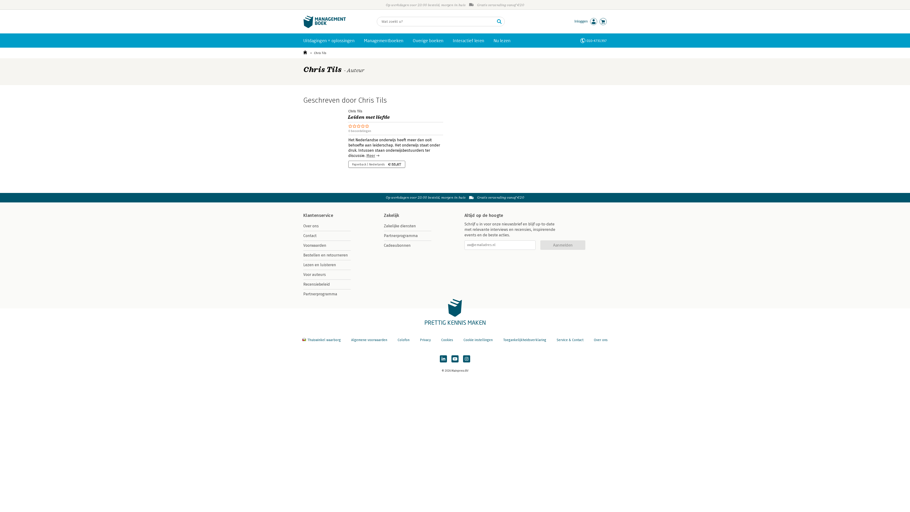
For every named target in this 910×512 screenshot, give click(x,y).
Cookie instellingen (478, 340)
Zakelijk (391, 215)
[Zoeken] (499, 21)
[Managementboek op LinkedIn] (443, 358)
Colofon (404, 340)
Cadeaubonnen (397, 245)
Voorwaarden (314, 245)
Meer (370, 155)
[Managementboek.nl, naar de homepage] (324, 27)
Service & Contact (570, 340)
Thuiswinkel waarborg (324, 340)
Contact (310, 235)
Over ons (311, 226)
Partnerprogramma (320, 294)
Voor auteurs (314, 274)
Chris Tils (320, 53)
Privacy (425, 340)
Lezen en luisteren (319, 265)
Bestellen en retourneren (325, 255)
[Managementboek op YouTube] (455, 358)
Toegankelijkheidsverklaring (524, 340)
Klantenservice (318, 215)
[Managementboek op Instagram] (466, 358)
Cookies (447, 340)
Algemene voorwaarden (369, 340)
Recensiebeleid (316, 284)
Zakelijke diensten (400, 226)
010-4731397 (597, 41)
